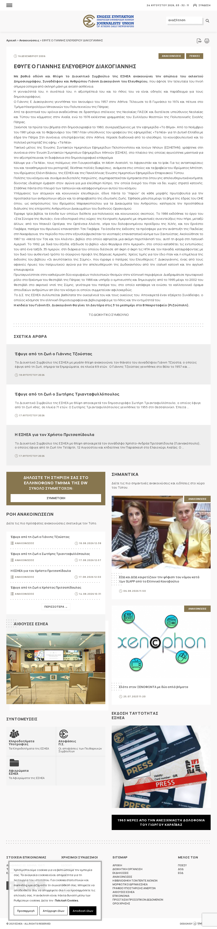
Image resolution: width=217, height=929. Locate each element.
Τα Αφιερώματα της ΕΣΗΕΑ (27, 774)
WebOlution (202, 924)
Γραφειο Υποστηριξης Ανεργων (134, 888)
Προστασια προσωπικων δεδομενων (138, 899)
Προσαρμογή (26, 911)
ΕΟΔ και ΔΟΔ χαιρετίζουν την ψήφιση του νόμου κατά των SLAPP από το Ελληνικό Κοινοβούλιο (159, 579)
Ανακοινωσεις (171, 55)
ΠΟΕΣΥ (182, 865)
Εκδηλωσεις (121, 873)
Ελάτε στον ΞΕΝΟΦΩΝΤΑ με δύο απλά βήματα (153, 687)
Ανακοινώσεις (29, 40)
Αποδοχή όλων (83, 911)
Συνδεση (205, 5)
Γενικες (194, 55)
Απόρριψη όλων (53, 911)
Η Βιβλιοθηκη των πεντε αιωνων (135, 880)
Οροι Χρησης (121, 903)
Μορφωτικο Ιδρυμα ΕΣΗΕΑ (130, 884)
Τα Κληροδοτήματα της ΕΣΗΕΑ (29, 744)
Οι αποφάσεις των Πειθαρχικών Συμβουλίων (80, 746)
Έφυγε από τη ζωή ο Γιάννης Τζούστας (53, 353)
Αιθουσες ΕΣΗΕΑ (31, 623)
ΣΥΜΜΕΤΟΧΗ (56, 498)
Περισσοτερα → (56, 607)
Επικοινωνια (121, 896)
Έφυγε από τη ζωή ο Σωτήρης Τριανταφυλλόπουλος (67, 394)
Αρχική (11, 40)
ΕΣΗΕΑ (108, 21)
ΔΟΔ (181, 869)
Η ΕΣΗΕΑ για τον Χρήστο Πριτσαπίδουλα (54, 434)
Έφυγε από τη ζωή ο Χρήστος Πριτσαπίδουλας (46, 587)
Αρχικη (117, 865)
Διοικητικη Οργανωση (127, 869)
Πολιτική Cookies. (67, 900)
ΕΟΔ (180, 873)
